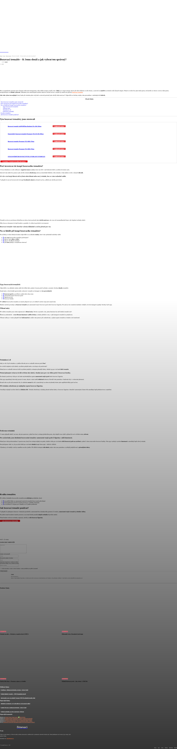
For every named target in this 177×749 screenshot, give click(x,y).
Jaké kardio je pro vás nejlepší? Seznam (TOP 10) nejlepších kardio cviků (18, 698)
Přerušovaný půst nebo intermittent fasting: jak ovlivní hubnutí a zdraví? (19, 722)
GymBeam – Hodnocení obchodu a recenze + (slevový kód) (14, 690)
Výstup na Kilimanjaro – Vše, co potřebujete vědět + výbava (19, 721)
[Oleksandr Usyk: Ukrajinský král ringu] (91, 611)
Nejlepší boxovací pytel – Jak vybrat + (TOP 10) (74, 681)
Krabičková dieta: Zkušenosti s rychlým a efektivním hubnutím (18, 718)
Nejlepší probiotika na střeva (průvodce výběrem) (12, 711)
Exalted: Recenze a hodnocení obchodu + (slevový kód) (13, 707)
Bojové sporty (3, 631)
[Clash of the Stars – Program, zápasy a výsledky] (30, 658)
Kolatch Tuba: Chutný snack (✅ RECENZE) (15, 717)
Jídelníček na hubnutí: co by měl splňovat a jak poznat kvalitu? (15, 703)
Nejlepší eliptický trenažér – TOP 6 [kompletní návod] (13, 694)
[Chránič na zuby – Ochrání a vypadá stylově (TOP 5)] (30, 611)
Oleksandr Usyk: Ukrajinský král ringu (72, 634)
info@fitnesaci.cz (10, 738)
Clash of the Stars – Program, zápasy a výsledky (13, 681)
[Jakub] (5, 577)
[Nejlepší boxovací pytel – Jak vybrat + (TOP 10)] (91, 658)
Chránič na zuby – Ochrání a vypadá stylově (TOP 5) (14, 634)
